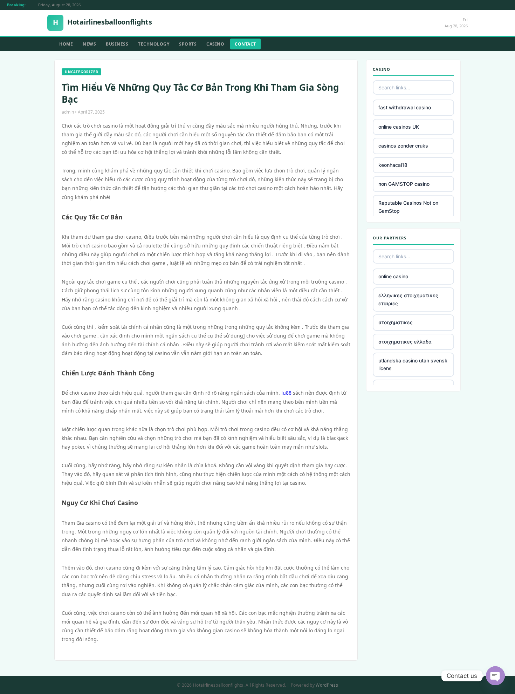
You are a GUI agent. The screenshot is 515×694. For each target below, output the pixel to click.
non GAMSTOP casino (404, 184)
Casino (215, 44)
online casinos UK (398, 127)
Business (117, 44)
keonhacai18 (392, 165)
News (89, 44)
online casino (393, 276)
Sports (188, 44)
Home (66, 44)
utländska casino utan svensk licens (412, 364)
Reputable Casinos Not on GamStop (408, 206)
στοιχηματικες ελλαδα (405, 342)
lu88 (286, 392)
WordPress (327, 685)
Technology (153, 44)
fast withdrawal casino (404, 107)
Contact (245, 44)
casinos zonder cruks (403, 146)
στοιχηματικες (395, 322)
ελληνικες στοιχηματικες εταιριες (408, 299)
